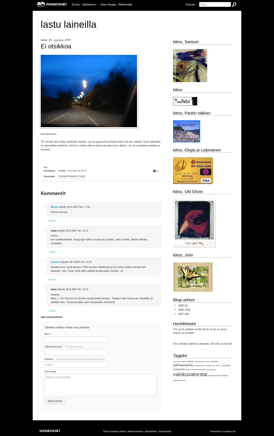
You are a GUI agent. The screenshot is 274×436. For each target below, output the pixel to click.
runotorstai (179, 369)
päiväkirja (226, 365)
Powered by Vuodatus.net (222, 431)
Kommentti (50, 371)
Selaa (108, 4)
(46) (183, 314)
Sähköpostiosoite (64, 346)
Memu (54, 207)
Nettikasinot (89, 4)
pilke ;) (218, 366)
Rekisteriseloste (135, 431)
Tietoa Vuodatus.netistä (114, 431)
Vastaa (52, 220)
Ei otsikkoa (56, 46)
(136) (184, 309)
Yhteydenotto (164, 431)
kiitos (207, 361)
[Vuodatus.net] (50, 431)
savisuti (55, 262)
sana (188, 369)
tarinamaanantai (198, 369)
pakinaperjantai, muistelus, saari (204, 366)
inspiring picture (199, 361)
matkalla (214, 361)
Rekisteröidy (125, 4)
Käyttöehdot (151, 431)
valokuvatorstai (190, 374)
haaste (183, 361)
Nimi (48, 334)
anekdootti (176, 361)
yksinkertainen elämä (71, 176)
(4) (183, 305)
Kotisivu (75, 358)
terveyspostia (211, 370)
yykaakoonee (179, 380)
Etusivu (76, 4)
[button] (97, 4)
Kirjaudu (190, 4)
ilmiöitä (190, 361)
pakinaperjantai (183, 365)
